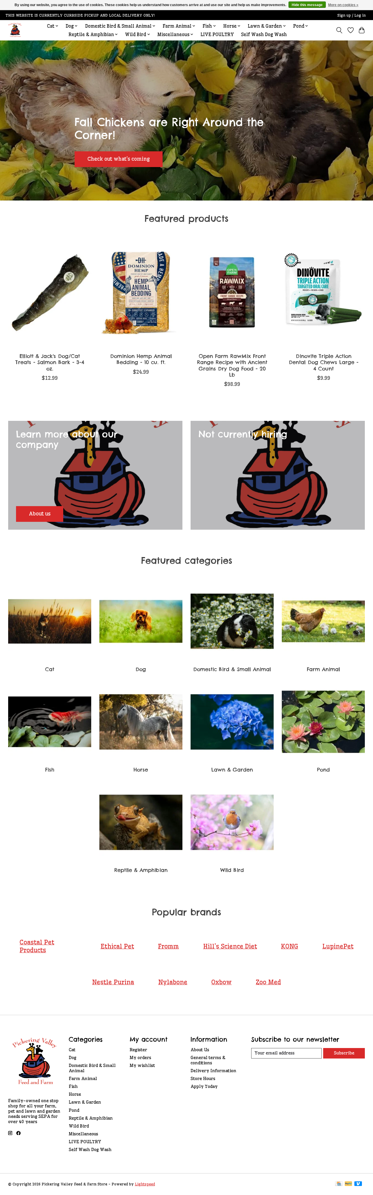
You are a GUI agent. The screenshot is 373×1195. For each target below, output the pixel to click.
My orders (140, 1057)
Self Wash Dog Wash (264, 34)
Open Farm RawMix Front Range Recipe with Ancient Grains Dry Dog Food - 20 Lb (232, 365)
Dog (141, 669)
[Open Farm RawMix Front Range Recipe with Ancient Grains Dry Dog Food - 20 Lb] (232, 293)
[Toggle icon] (339, 30)
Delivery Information (213, 1070)
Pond (323, 769)
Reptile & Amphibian (141, 870)
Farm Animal (323, 669)
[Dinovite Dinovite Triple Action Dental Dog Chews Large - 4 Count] (323, 293)
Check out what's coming (118, 159)
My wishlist (142, 1065)
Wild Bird (232, 870)
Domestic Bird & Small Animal (232, 669)
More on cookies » (343, 5)
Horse (140, 769)
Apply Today (204, 1086)
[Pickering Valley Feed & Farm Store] (15, 30)
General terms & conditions (208, 1060)
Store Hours (203, 1078)
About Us (200, 1049)
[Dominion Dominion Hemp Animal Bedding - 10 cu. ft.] (141, 293)
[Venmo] (358, 1184)
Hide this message (307, 5)
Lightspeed (145, 1184)
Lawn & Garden (232, 769)
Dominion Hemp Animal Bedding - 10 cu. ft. (141, 359)
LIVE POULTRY (217, 34)
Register (138, 1049)
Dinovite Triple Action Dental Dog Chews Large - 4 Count (323, 362)
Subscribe (344, 1053)
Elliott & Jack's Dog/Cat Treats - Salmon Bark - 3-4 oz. (49, 362)
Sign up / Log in (351, 15)
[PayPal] (348, 1184)
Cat (49, 669)
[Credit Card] (338, 1184)
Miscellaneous (83, 1134)
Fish (49, 769)
